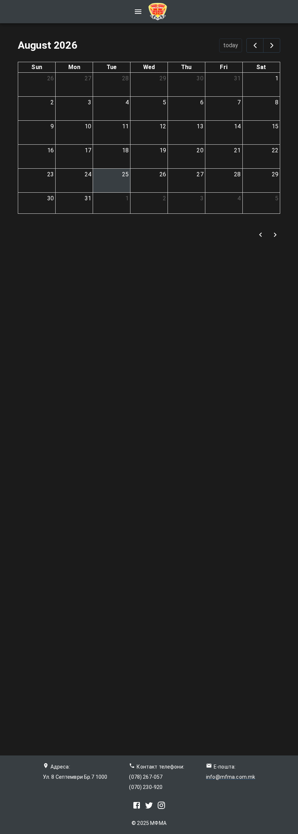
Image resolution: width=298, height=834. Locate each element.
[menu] (138, 11)
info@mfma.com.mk (230, 777)
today (230, 45)
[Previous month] (254, 45)
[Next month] (271, 45)
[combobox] (225, 234)
